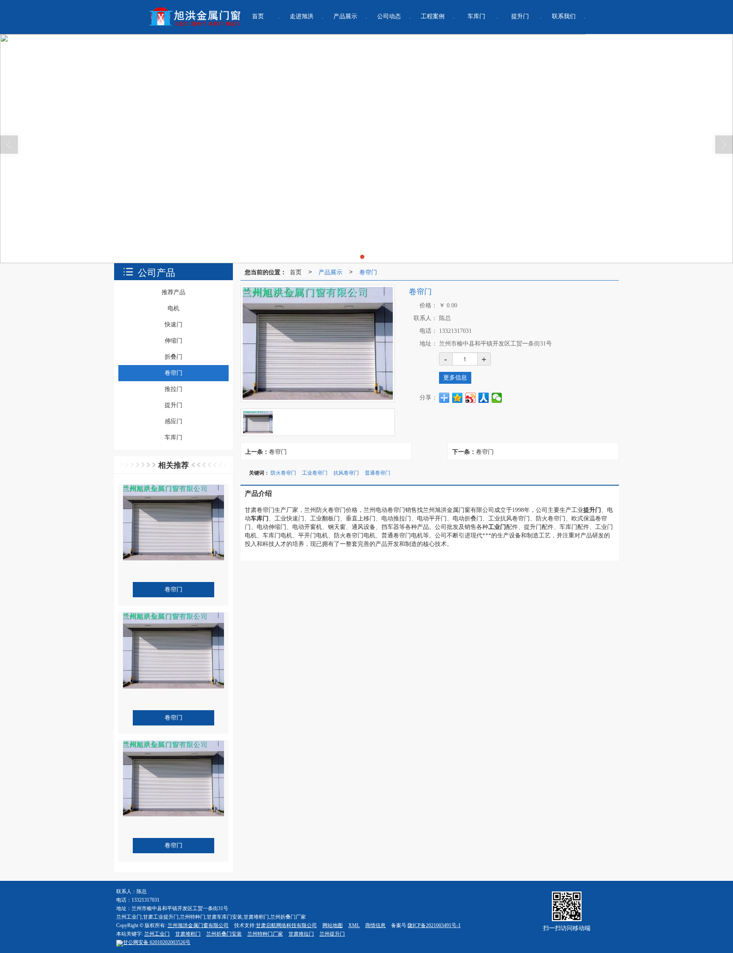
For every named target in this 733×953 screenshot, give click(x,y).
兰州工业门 (157, 934)
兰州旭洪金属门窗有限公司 (198, 925)
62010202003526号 (156, 942)
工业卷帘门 (314, 472)
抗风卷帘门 (346, 472)
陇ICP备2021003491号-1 (434, 925)
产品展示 (330, 271)
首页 (296, 271)
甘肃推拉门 (301, 934)
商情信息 (375, 925)
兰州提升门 (332, 934)
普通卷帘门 (377, 472)
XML (354, 925)
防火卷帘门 (283, 472)
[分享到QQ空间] (457, 398)
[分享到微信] (497, 398)
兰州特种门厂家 (265, 934)
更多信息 (455, 377)
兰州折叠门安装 (224, 934)
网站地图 (332, 925)
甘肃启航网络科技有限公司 (286, 925)
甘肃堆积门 (188, 934)
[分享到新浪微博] (470, 398)
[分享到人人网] (483, 398)
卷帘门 (368, 271)
